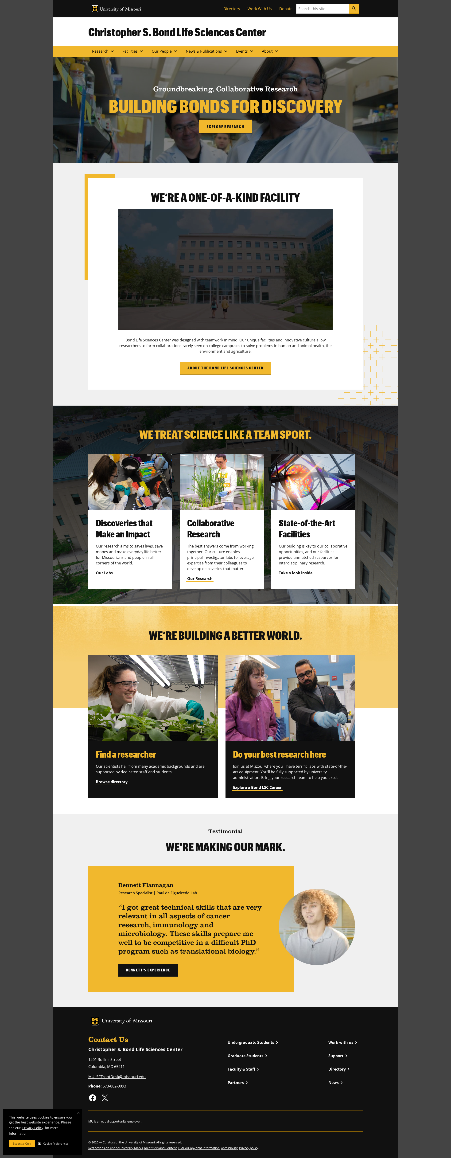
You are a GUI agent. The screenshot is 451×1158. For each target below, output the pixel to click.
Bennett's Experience (148, 970)
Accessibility (229, 1148)
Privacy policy (248, 1148)
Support (338, 1056)
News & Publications (207, 51)
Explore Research (225, 126)
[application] (225, 269)
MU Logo (95, 8)
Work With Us (260, 8)
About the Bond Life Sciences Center (225, 368)
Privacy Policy (32, 1128)
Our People (165, 51)
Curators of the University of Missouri (129, 1142)
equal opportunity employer (121, 1121)
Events (245, 51)
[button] (53, 1143)
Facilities (133, 51)
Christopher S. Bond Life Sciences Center (177, 32)
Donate (285, 8)
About (270, 51)
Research (103, 51)
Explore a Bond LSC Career (257, 787)
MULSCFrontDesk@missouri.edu (117, 1076)
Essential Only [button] (22, 1144)
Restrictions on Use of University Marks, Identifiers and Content (132, 1148)
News (336, 1082)
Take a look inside (295, 572)
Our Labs (104, 572)
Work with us (343, 1042)
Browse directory (112, 781)
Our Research (200, 578)
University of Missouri (120, 9)
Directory (231, 8)
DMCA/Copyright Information (199, 1148)
